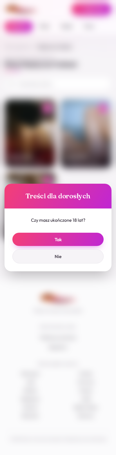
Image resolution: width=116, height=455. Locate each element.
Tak (58, 239)
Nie (58, 256)
